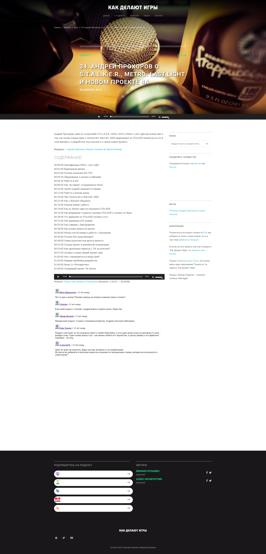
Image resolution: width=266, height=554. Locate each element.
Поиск (147, 16)
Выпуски (134, 16)
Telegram (194, 239)
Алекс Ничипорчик (149, 479)
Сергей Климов (114, 149)
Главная (57, 27)
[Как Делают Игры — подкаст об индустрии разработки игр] (133, 7)
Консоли (173, 214)
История (201, 210)
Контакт (159, 16)
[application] (133, 117)
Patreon (197, 163)
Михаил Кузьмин (94, 149)
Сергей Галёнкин (75, 149)
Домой (106, 16)
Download (92, 281)
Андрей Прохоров (187, 210)
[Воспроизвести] (99, 116)
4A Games (174, 210)
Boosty (172, 166)
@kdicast (183, 239)
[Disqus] (109, 322)
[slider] (166, 116)
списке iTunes (192, 260)
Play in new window (74, 281)
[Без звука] (159, 117)
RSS (205, 232)
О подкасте (119, 16)
